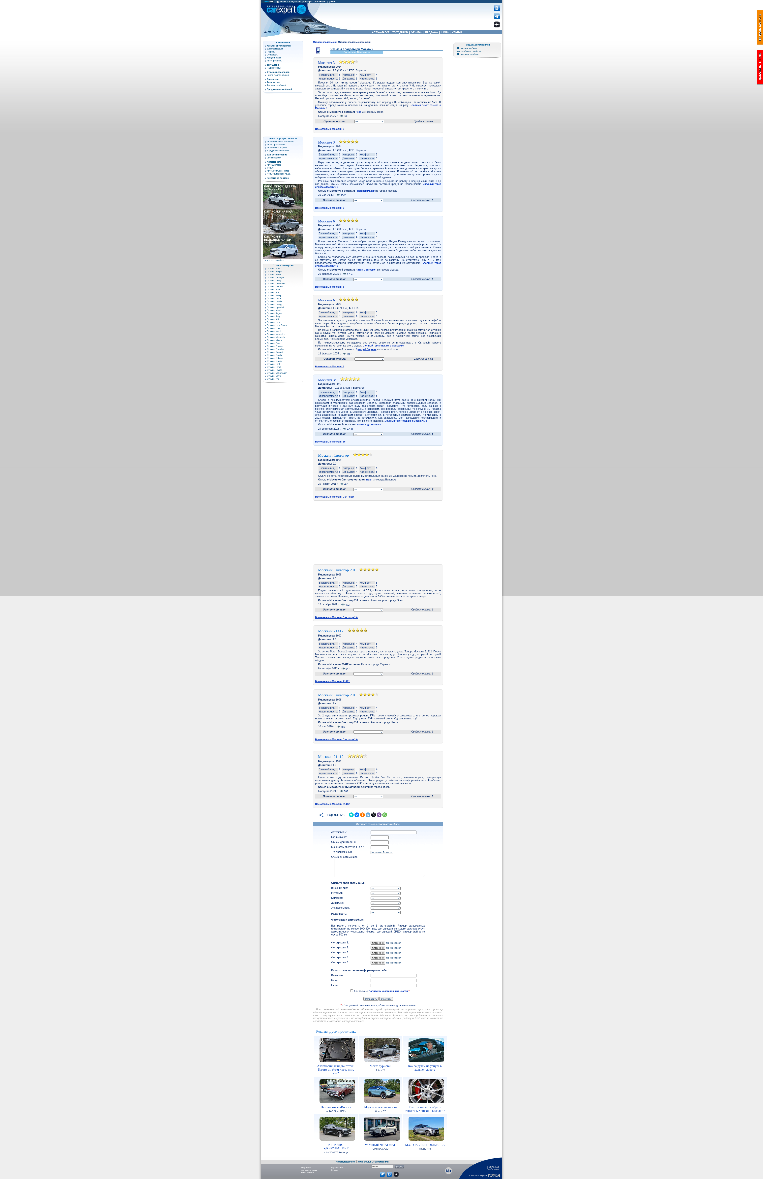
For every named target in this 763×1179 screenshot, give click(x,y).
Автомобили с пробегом (469, 51)
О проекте (306, 1167)
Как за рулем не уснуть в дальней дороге (425, 1067)
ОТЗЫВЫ (416, 32)
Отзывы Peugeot (275, 346)
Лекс (358, 112)
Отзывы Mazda (274, 331)
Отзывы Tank (273, 364)
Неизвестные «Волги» (336, 1107)
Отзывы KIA (273, 319)
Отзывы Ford (273, 292)
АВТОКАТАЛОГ (380, 32)
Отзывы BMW (274, 274)
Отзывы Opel (273, 343)
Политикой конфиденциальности (388, 991)
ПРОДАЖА (432, 32)
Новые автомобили (467, 48)
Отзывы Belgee (274, 271)
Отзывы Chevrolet (276, 283)
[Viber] (379, 814)
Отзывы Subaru (275, 358)
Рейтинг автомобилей (278, 75)
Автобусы (308, 1)
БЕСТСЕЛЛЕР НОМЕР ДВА (425, 1144)
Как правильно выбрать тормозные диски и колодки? (425, 1108)
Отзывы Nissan (274, 340)
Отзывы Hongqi (274, 304)
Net (268, 2)
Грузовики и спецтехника (288, 1)
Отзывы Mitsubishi (276, 337)
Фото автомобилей (276, 85)
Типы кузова (273, 82)
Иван (369, 479)
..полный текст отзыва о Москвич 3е (405, 420)
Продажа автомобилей (477, 45)
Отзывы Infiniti (274, 310)
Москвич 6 (326, 221)
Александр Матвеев (369, 424)
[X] (373, 814)
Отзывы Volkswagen (277, 373)
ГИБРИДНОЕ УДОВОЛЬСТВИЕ (336, 1146)
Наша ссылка (307, 1172)
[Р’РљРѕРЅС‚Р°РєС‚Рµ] (356, 814)
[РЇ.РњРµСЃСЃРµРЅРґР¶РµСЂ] (351, 814)
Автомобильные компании (280, 141)
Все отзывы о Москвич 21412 (332, 681)
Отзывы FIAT (273, 289)
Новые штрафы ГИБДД (278, 174)
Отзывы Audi (273, 268)
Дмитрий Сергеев (366, 349)
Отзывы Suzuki (274, 361)
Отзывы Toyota (274, 370)
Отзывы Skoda (274, 355)
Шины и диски (274, 157)
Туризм (331, 1)
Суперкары (272, 54)
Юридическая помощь (278, 150)
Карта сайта (337, 1167)
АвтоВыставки (274, 165)
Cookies (334, 1170)
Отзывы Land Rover (277, 325)
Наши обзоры (274, 68)
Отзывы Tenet (274, 367)
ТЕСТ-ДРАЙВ (400, 32)
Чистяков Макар (365, 190)
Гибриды (271, 51)
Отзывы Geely (274, 295)
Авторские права (309, 1170)
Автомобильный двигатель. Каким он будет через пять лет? (336, 1069)
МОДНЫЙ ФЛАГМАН (380, 1144)
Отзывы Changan (275, 277)
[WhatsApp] (384, 814)
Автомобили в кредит (277, 147)
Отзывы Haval (274, 298)
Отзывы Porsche (275, 349)
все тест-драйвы (275, 260)
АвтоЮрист (320, 1)
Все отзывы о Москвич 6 (329, 286)
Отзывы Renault (275, 352)
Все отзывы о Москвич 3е (330, 441)
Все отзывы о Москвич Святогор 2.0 (336, 617)
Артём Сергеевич (366, 269)
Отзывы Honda (274, 301)
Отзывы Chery (274, 280)
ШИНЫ (445, 32)
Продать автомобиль (467, 54)
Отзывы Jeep (273, 316)
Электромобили (275, 49)
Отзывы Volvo (274, 376)
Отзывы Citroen (275, 286)
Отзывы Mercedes (276, 334)
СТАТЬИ (457, 32)
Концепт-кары (274, 57)
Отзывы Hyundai (275, 307)
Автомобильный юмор (278, 171)
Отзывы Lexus (274, 328)
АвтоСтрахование (276, 144)
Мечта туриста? (380, 1066)
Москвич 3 (326, 63)
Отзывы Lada (273, 322)
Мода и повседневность (380, 1107)
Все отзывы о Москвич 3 (329, 129)
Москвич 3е (327, 380)
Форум (270, 168)
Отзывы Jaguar (274, 313)
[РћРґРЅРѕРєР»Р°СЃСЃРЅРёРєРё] (362, 814)
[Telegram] (368, 814)
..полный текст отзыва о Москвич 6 (383, 345)
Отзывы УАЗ (273, 379)
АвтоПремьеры (274, 60)
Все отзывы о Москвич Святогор (334, 496)
